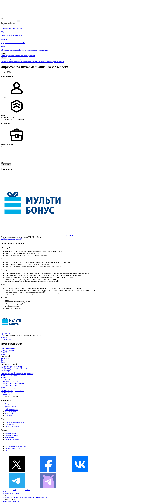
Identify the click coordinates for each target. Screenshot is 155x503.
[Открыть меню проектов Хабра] (2, 18)
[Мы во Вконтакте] (80, 472)
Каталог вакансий (11, 410)
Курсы (16, 501)
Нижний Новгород (21, 368)
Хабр (3, 501)
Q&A (6, 501)
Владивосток (13, 376)
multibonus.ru (5, 239)
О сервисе (8, 404)
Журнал (61, 62)
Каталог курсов (10, 412)
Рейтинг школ (10, 424)
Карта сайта (9, 413)
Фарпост (4, 376)
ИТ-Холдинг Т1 (6, 368)
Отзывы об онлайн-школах (14, 423)
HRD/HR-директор (8, 348)
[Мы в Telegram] (16, 488)
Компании (42, 62)
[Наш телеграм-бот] (48, 488)
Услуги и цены (10, 406)
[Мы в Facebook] (48, 472)
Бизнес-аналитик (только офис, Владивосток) (17, 374)
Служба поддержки (12, 439)
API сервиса (9, 437)
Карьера (11, 501)
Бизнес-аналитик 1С (8, 389)
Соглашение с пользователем (15, 446)
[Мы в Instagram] (111, 472)
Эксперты (34, 62)
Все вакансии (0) (16, 239)
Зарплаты (55, 62)
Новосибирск (19, 391)
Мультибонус (69, 235)
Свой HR (4, 350)
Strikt (2, 360)
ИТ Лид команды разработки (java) (13, 366)
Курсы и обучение (24, 62)
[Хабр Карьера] (9, 21)
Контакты (8, 415)
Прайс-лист (9, 450)
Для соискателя (10, 433)
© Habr (3, 492)
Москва (11, 350)
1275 (14, 490)
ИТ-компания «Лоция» (9, 383)
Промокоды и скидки (12, 426)
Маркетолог (5, 358)
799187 (27, 490)
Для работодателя (11, 435)
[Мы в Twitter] (16, 472)
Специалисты (13, 62)
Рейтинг (49, 62)
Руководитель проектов (9, 381)
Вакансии (4, 62)
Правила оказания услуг (14, 448)
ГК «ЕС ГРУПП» (7, 391)
